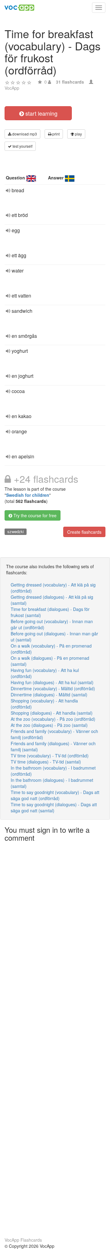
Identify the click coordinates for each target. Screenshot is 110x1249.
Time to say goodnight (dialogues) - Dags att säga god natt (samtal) (54, 807)
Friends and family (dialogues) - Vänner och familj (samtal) (53, 746)
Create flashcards (84, 532)
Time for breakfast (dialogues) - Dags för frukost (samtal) (50, 612)
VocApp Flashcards (23, 1240)
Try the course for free (34, 515)
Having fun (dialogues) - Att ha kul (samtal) (52, 682)
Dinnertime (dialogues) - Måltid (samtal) (49, 694)
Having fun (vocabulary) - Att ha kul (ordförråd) (45, 673)
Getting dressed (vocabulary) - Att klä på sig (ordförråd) (53, 588)
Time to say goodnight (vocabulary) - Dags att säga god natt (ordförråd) (55, 795)
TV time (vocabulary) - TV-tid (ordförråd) (50, 756)
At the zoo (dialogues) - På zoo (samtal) (49, 725)
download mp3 (24, 133)
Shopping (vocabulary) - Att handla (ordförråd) (44, 704)
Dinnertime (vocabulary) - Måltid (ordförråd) (53, 688)
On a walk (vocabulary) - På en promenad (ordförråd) (51, 649)
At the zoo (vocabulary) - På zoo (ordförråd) (53, 719)
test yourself (22, 146)
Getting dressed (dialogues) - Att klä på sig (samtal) (52, 600)
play (78, 133)
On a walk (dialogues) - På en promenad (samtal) (50, 661)
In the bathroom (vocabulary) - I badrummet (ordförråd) (53, 771)
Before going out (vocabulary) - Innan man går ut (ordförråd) (52, 624)
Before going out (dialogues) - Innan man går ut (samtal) (54, 636)
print (55, 133)
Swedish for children (27, 495)
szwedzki (15, 531)
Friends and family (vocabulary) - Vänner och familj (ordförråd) (54, 734)
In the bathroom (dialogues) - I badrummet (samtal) (52, 783)
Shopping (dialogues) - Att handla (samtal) (52, 713)
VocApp (12, 88)
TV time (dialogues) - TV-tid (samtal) (46, 762)
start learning (40, 113)
